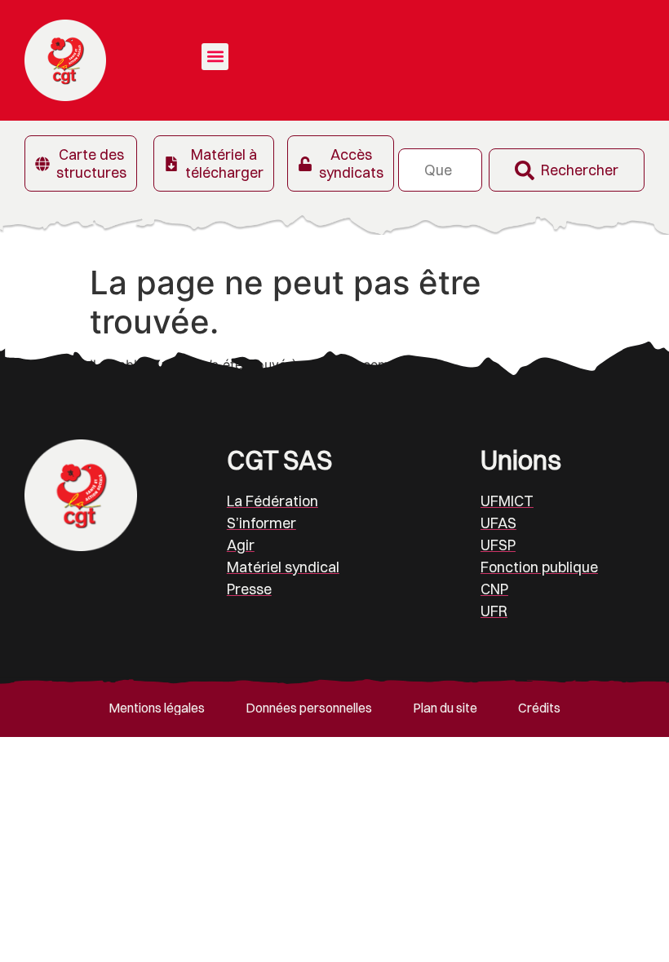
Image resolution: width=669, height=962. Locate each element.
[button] (215, 56)
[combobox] (440, 170)
